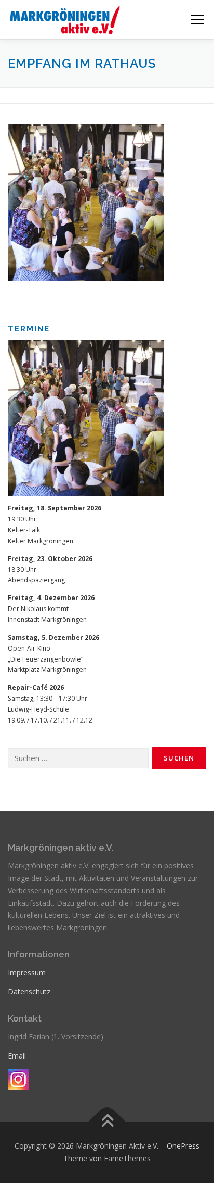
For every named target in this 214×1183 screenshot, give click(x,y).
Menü (196, 19)
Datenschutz (29, 992)
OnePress (183, 1146)
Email (17, 1056)
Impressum (27, 972)
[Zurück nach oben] (107, 1121)
